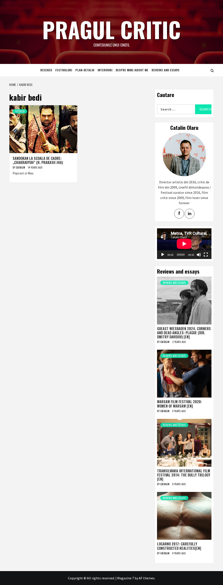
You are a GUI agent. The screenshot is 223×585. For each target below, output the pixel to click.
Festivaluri (63, 70)
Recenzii (46, 70)
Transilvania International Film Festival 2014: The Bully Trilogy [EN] (183, 475)
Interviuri (105, 70)
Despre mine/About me (132, 70)
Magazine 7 (125, 578)
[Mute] (199, 254)
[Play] (162, 254)
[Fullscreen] (206, 254)
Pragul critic (111, 29)
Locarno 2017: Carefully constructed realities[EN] (179, 546)
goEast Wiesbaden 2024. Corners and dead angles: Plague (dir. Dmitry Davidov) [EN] (184, 332)
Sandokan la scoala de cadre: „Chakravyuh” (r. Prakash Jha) (38, 160)
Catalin (21, 167)
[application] (184, 243)
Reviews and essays (165, 70)
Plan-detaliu (84, 70)
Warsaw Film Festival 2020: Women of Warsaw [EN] (179, 403)
